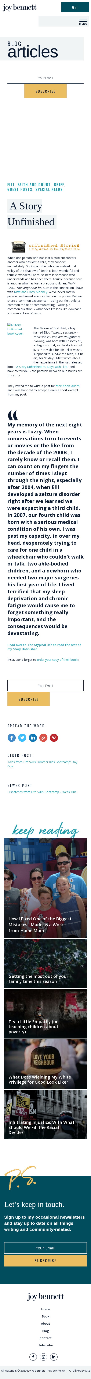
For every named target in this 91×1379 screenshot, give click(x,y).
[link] (45, 1309)
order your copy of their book (57, 660)
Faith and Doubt (34, 184)
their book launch (68, 386)
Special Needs (49, 189)
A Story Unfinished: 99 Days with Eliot (42, 367)
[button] (83, 20)
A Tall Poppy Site (79, 1370)
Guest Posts (19, 189)
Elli (11, 184)
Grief (59, 184)
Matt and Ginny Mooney (30, 292)
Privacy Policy (56, 1370)
